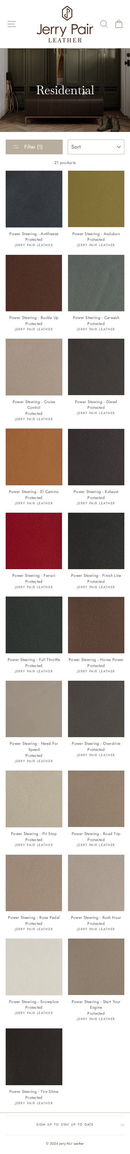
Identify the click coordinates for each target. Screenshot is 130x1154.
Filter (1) (33, 147)
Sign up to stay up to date (65, 1124)
